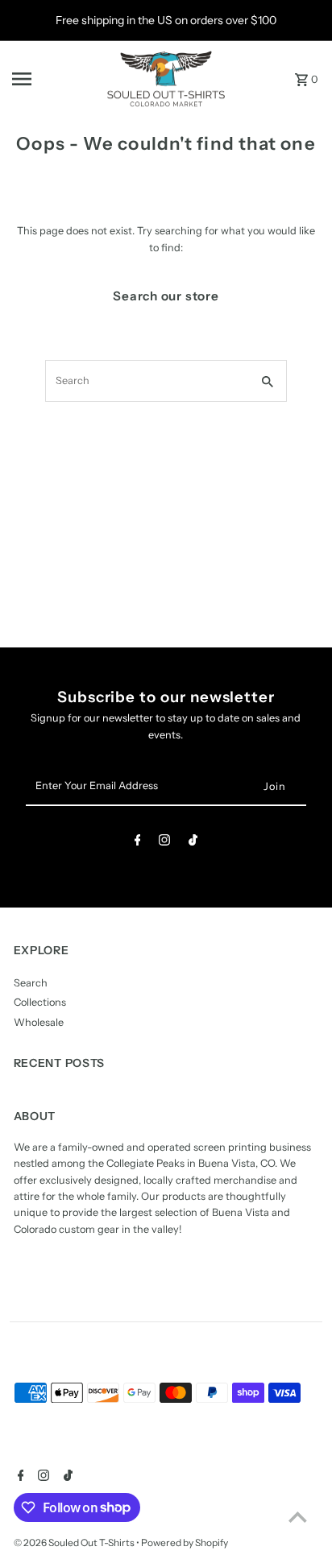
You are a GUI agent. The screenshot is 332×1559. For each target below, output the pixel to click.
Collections (40, 1002)
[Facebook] (138, 842)
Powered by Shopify (184, 1542)
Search (31, 983)
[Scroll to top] (298, 1517)
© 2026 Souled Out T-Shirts (75, 1542)
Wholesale (39, 1022)
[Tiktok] (193, 842)
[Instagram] (164, 842)
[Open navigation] (53, 79)
